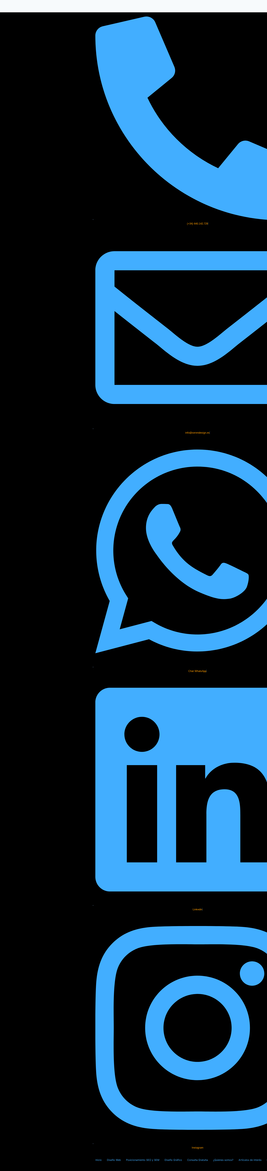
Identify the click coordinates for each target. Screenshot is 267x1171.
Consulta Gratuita (197, 1159)
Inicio (98, 1159)
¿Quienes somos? (223, 1159)
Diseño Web (114, 1159)
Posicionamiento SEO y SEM (142, 1159)
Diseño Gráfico (173, 1159)
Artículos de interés (250, 1159)
